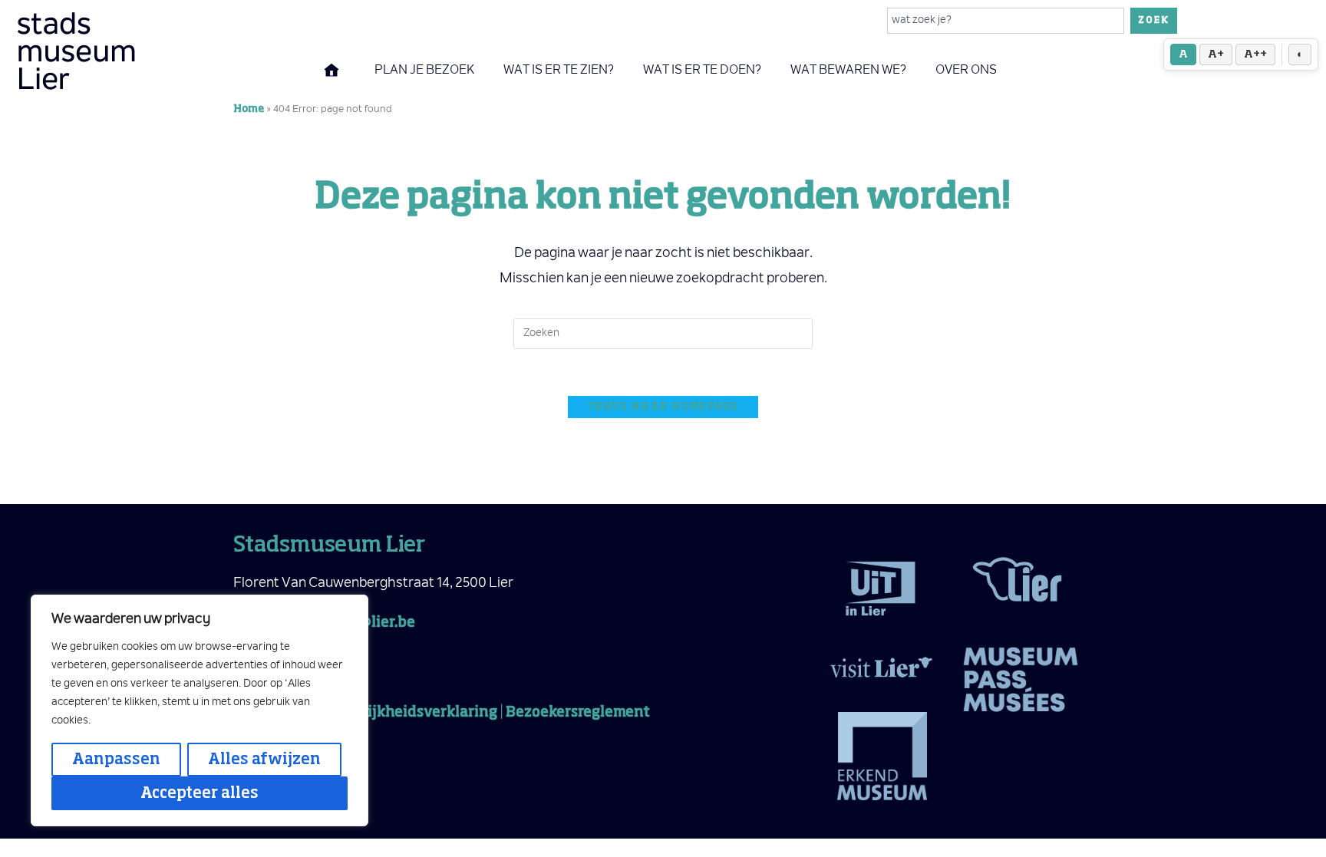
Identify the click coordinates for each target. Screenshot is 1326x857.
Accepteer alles (199, 793)
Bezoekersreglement (578, 713)
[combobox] (1006, 21)
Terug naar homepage (663, 407)
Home (248, 109)
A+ (1216, 54)
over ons (966, 70)
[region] (199, 710)
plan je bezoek (424, 70)
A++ (1255, 54)
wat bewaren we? (848, 70)
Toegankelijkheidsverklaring (396, 713)
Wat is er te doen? (702, 70)
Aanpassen (116, 759)
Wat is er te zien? (558, 70)
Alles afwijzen (264, 759)
